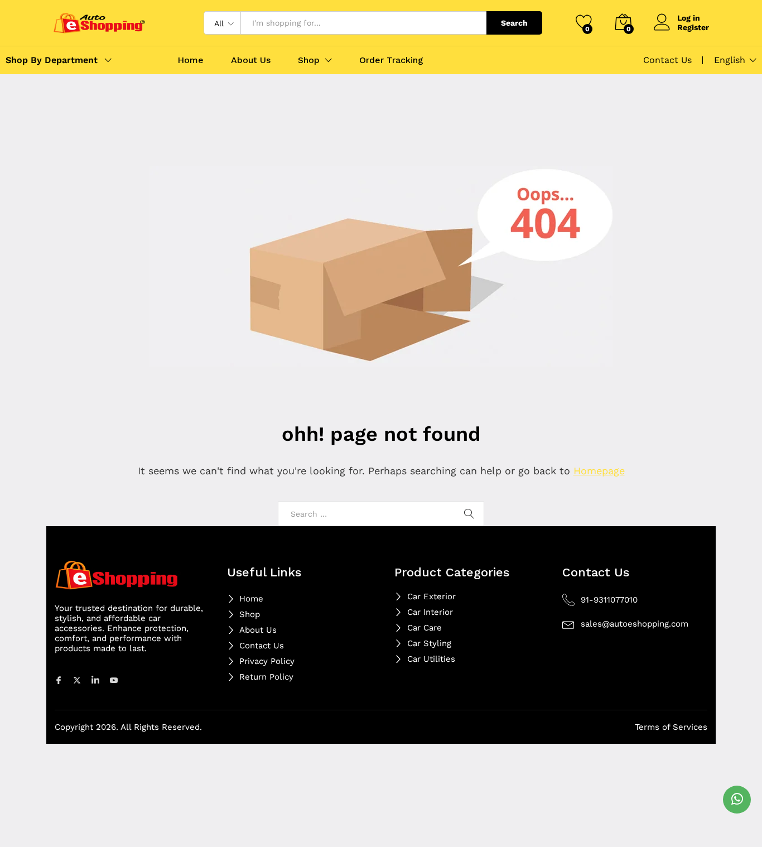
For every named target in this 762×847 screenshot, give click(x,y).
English (729, 60)
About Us (251, 60)
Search (514, 22)
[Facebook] (60, 679)
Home (190, 60)
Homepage (599, 471)
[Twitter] (78, 679)
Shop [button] (309, 60)
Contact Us (667, 60)
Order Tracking (391, 60)
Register (693, 27)
